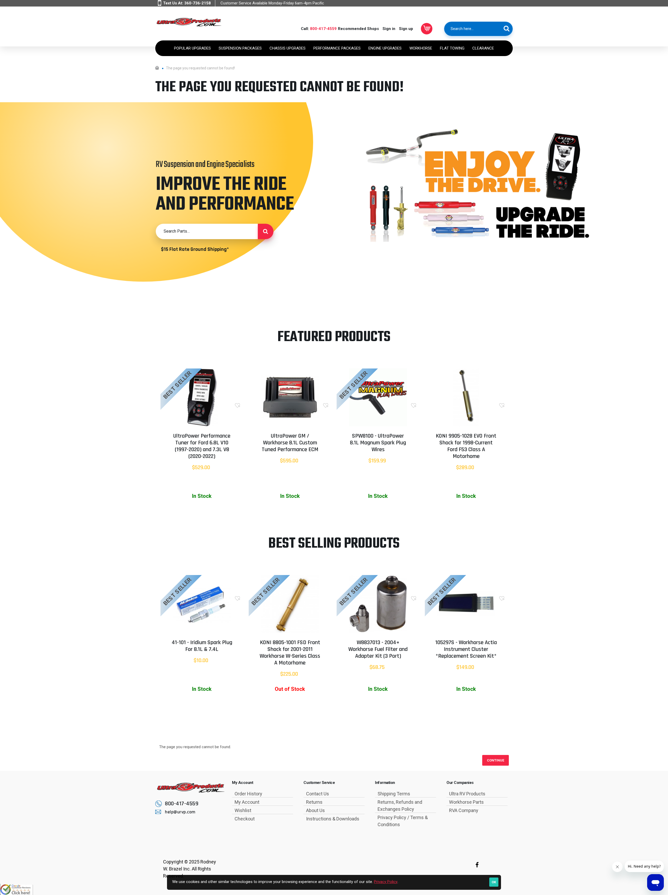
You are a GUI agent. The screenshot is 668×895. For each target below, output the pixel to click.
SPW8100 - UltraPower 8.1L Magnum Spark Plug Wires (378, 443)
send (265, 231)
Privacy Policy (385, 881)
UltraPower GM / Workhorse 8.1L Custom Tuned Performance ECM (290, 443)
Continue (495, 760)
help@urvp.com (180, 812)
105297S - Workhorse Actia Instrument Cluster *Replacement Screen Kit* (466, 649)
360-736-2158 (197, 3)
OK (494, 882)
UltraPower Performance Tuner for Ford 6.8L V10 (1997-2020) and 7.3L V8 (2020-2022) (201, 446)
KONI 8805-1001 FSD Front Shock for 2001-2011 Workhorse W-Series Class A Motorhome (290, 653)
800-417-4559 (323, 28)
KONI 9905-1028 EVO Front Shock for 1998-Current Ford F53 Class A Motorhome (466, 446)
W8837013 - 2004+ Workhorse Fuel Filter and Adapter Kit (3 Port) (378, 649)
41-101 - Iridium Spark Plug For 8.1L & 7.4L (202, 646)
